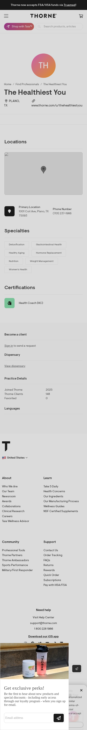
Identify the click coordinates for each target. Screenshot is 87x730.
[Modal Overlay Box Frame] (34, 686)
